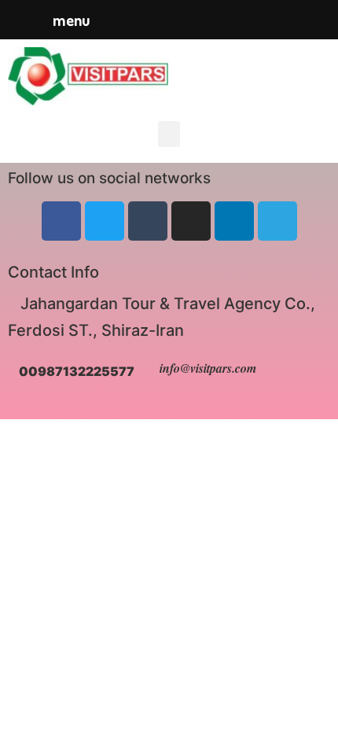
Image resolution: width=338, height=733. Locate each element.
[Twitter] (104, 221)
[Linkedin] (234, 221)
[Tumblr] (147, 221)
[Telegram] (277, 221)
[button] (169, 134)
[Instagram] (191, 221)
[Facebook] (61, 221)
